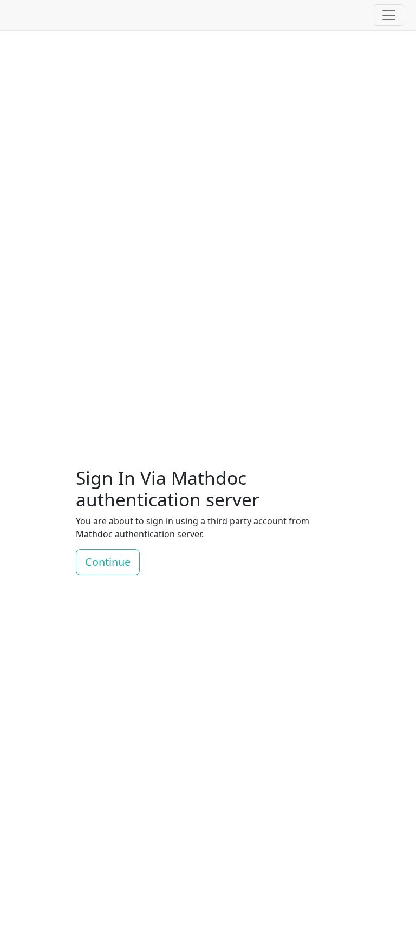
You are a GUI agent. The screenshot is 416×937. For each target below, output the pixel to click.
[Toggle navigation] (389, 15)
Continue (108, 562)
